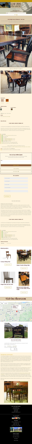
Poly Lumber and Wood (16, 436)
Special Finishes (16, 440)
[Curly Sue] (16, 93)
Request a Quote (16, 165)
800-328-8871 (15, 346)
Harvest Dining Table (8, 135)
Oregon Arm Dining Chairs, (8, 139)
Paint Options (16, 438)
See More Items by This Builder (6, 116)
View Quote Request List (15, 1)
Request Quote (8, 264)
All (0, 111)
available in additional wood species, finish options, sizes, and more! (21, 146)
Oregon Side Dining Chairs (8, 138)
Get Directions (15, 171)
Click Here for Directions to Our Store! (16, 11)
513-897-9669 (9, 346)
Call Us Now (15, 168)
